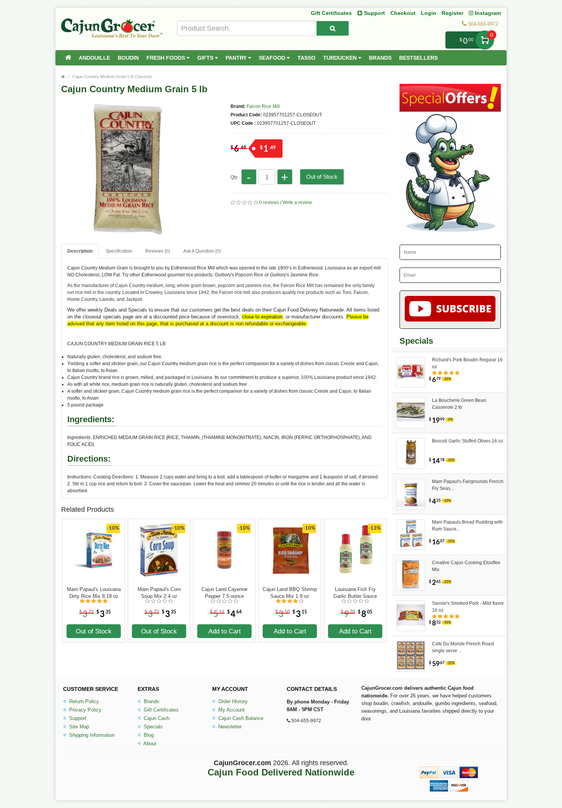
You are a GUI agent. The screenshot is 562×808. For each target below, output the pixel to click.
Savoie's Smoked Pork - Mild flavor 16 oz (468, 607)
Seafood (273, 58)
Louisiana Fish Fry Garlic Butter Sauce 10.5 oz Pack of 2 (355, 592)
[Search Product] (333, 28)
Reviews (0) (157, 251)
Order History (232, 701)
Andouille (94, 58)
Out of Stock (322, 176)
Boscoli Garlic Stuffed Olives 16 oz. (468, 441)
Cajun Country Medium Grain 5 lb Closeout (111, 76)
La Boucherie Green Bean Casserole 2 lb (459, 404)
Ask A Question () (202, 251)
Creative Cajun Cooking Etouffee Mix (466, 566)
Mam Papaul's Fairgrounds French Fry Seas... (468, 485)
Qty (234, 177)
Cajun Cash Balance (240, 718)
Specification (119, 251)
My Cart (484, 40)
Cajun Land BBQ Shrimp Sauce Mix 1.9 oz (290, 592)
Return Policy (83, 701)
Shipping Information (91, 735)
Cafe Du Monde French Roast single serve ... (463, 647)
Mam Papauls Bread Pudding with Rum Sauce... (467, 525)
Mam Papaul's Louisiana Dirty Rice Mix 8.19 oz (94, 592)
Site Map (78, 727)
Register (452, 13)
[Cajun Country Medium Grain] (128, 232)
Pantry (237, 58)
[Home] (68, 57)
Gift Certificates (331, 13)
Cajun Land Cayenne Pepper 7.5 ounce (224, 592)
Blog (148, 735)
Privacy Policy (84, 710)
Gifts (206, 58)
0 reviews (269, 202)
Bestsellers (418, 58)
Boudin (128, 58)
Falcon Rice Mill (263, 106)
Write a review (297, 202)
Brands (380, 58)
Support (77, 718)
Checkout (403, 13)
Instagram (487, 13)
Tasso (306, 58)
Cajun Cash (155, 718)
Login (428, 13)
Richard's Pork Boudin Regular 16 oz (467, 363)
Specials (152, 727)
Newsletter (229, 727)
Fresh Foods (166, 58)
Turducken (340, 58)
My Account (231, 710)
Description (80, 251)
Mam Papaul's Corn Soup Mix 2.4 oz (159, 592)
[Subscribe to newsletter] (450, 310)
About (149, 743)
